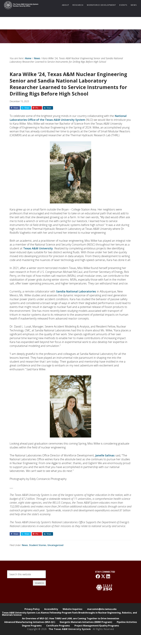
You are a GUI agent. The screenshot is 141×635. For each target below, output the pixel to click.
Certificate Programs (58, 625)
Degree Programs (32, 625)
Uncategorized (55, 545)
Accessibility (51, 609)
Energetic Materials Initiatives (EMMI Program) (86, 622)
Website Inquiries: (72, 609)
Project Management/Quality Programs (96, 625)
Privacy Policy (32, 609)
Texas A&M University (38, 248)
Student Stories (37, 545)
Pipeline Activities (127, 622)
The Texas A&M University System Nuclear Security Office (21, 5)
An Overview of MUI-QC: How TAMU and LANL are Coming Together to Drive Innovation (70, 618)
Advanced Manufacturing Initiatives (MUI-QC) (29, 622)
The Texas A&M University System (70, 629)
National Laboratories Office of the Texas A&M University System (68, 118)
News (25, 545)
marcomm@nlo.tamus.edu (101, 609)
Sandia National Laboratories (76, 291)
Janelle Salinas (105, 455)
